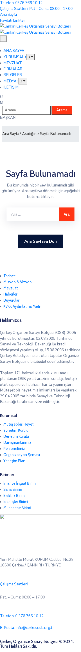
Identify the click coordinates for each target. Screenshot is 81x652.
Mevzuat (10, 288)
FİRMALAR (12, 69)
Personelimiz (14, 448)
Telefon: (22, 616)
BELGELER (12, 74)
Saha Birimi (12, 489)
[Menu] (30, 57)
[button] (8, 117)
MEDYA (9, 81)
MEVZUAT (12, 63)
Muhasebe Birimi (17, 507)
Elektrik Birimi (14, 495)
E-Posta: (27, 627)
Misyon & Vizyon (17, 282)
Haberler (10, 294)
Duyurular (11, 300)
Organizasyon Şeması (21, 454)
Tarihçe (9, 276)
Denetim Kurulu (16, 436)
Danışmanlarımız (17, 442)
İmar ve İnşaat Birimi (19, 483)
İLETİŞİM (11, 87)
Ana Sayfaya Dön (40, 241)
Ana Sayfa (10, 133)
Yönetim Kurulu (15, 430)
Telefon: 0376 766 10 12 (21, 2)
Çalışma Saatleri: (14, 584)
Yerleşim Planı (14, 461)
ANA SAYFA (13, 50)
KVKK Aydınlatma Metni (22, 306)
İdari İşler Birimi (15, 501)
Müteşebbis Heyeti (18, 424)
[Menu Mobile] (3, 38)
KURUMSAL (13, 57)
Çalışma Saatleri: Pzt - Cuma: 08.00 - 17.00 (36, 8)
